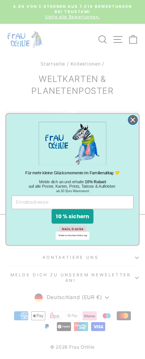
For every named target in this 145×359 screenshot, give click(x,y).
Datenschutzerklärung (72, 235)
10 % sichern (72, 216)
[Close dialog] (133, 119)
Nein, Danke (73, 228)
